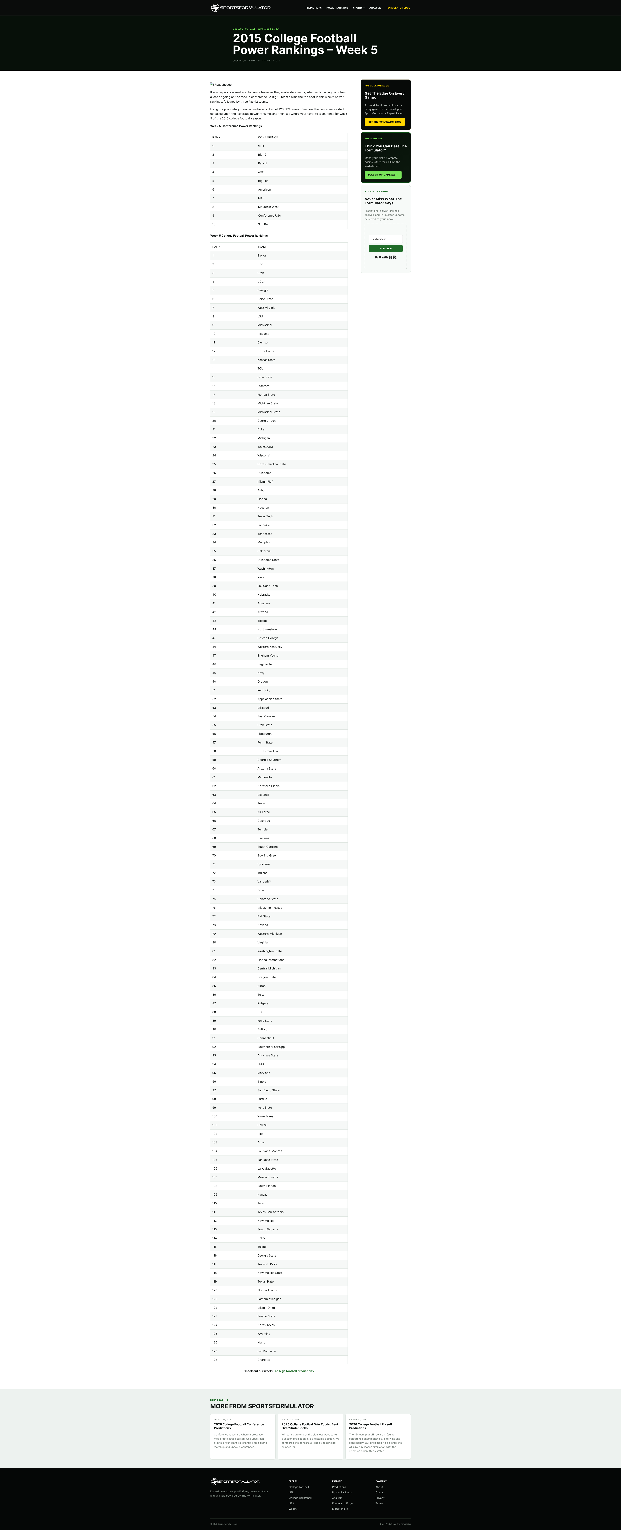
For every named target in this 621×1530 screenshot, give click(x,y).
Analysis (375, 7)
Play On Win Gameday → (383, 174)
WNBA (293, 1508)
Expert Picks (340, 1508)
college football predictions (294, 1371)
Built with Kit (386, 257)
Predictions (314, 7)
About (379, 1487)
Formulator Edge (398, 7)
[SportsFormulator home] (241, 8)
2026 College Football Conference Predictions (239, 1426)
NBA (291, 1503)
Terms (379, 1503)
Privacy (380, 1497)
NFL (291, 1492)
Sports (359, 7)
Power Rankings (337, 7)
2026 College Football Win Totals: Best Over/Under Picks (310, 1426)
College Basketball (300, 1497)
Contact (380, 1492)
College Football (244, 29)
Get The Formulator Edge (384, 122)
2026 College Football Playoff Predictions (370, 1426)
